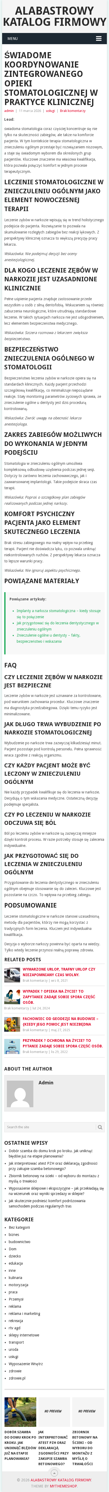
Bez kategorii (19, 1227)
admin (9, 111)
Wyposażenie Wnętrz (26, 1364)
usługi (50, 111)
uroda (13, 1349)
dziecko (15, 1256)
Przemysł (16, 1299)
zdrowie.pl (17, 1378)
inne (12, 1270)
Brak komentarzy (72, 111)
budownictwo (19, 1242)
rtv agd (14, 1328)
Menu (12, 38)
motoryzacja (18, 1285)
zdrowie (15, 1371)
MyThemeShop (63, 1486)
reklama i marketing (24, 1313)
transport (16, 1342)
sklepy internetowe (24, 1335)
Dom (12, 1249)
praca (13, 1292)
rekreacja (16, 1321)
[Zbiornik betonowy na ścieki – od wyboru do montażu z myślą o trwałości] (88, 1412)
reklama (15, 1306)
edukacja (16, 1263)
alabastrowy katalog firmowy (54, 16)
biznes (14, 1234)
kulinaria (15, 1278)
